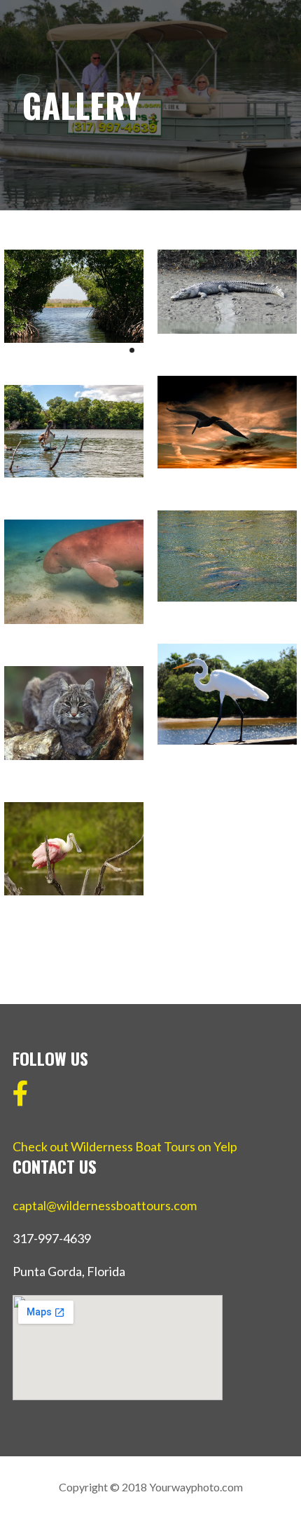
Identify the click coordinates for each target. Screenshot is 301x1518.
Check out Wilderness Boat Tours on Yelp (125, 1146)
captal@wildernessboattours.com (105, 1205)
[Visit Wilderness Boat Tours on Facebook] (21, 1098)
